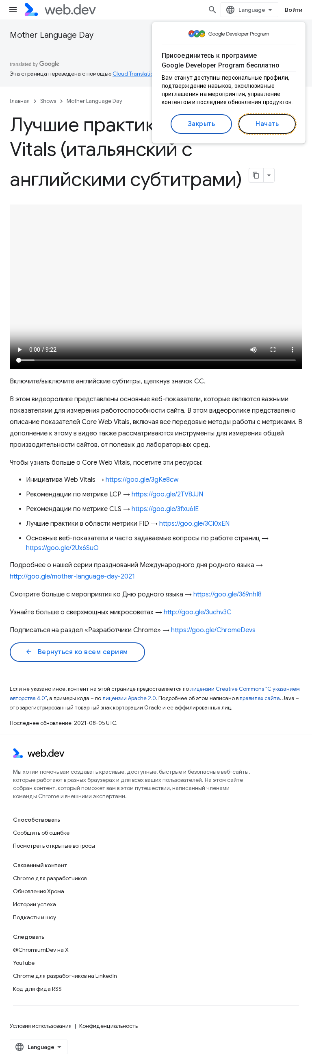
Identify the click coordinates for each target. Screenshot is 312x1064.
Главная (20, 101)
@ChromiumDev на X (41, 949)
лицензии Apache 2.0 (129, 698)
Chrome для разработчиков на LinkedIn (65, 975)
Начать (267, 124)
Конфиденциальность (108, 1026)
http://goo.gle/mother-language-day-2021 (72, 576)
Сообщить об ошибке (41, 832)
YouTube (24, 962)
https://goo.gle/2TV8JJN (167, 494)
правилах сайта (260, 698)
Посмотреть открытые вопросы (54, 845)
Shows (48, 101)
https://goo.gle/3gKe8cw (142, 480)
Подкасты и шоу (34, 917)
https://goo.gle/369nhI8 (227, 594)
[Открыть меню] (13, 10)
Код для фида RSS (37, 988)
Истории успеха (34, 904)
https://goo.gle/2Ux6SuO (62, 548)
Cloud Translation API (139, 73)
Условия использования (41, 1026)
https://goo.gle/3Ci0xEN (194, 524)
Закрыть (201, 124)
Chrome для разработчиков (50, 878)
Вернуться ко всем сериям (76, 652)
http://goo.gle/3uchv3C (198, 612)
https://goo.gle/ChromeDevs (213, 630)
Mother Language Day (51, 35)
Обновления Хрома (38, 891)
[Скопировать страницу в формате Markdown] (256, 175)
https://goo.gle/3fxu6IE (165, 509)
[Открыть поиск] (212, 10)
